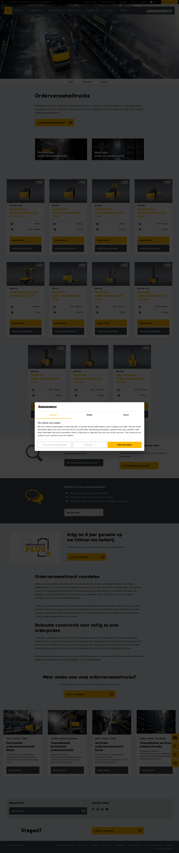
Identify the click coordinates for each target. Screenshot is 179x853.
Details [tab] (90, 415)
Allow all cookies (124, 445)
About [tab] (126, 415)
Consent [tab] (53, 415)
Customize (88, 445)
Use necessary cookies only (54, 445)
